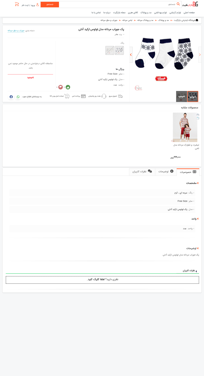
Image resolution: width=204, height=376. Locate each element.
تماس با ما (96, 13)
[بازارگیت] (190, 4)
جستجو (50, 4)
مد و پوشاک (146, 13)
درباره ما (106, 13)
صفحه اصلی (189, 13)
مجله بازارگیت (119, 13)
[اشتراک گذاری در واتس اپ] (18, 96)
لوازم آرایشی (175, 13)
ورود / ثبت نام (29, 5)
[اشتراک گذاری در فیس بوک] (11, 96)
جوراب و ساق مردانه (16, 30)
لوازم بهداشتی (160, 13)
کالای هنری (133, 13)
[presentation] (199, 55)
